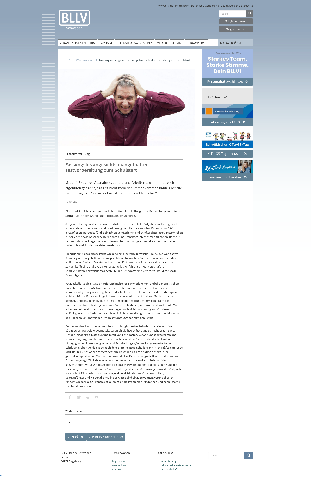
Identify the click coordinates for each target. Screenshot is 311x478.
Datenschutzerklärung (205, 5)
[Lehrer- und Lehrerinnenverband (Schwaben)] (74, 19)
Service (177, 43)
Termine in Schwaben (225, 177)
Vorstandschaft (169, 469)
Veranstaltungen (73, 43)
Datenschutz (119, 465)
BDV (93, 43)
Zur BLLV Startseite (104, 436)
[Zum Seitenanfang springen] (1, 476)
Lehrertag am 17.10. (225, 122)
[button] (69, 397)
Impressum (182, 5)
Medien (162, 43)
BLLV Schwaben (81, 60)
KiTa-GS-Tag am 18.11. (225, 153)
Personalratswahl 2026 (225, 81)
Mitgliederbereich (236, 21)
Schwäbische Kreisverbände (176, 465)
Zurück (73, 436)
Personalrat (196, 43)
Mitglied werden (236, 29)
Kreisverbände (231, 43)
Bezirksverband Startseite (237, 5)
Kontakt (106, 43)
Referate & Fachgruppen (135, 43)
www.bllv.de (165, 5)
